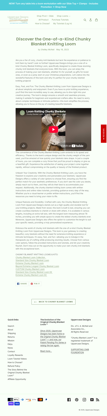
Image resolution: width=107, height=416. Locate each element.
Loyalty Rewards (15, 355)
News (10, 348)
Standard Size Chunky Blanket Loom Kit (34, 272)
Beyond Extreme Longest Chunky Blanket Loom (37, 266)
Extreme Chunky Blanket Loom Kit (31, 275)
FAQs (10, 344)
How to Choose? (15, 362)
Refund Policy (14, 366)
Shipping (12, 333)
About (10, 329)
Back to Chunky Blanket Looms (55, 302)
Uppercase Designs (92, 410)
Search (11, 326)
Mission (11, 340)
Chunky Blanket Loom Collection (31, 257)
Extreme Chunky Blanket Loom (30, 263)
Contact (11, 351)
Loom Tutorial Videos (17, 358)
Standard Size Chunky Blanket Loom (32, 260)
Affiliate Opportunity (17, 379)
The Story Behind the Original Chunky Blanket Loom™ (19, 372)
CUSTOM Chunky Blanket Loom (30, 269)
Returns (11, 337)
